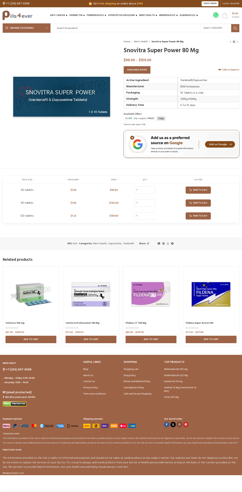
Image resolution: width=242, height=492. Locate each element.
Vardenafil (128, 244)
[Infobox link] (215, 15)
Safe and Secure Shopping (137, 394)
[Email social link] (159, 243)
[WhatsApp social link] (168, 243)
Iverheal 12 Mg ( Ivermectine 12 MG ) (180, 389)
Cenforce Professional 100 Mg (82, 323)
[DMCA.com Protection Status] (15, 404)
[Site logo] (17, 15)
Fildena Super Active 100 (199, 323)
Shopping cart (131, 369)
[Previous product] (230, 42)
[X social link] (153, 243)
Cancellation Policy (134, 388)
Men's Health (140, 42)
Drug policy (130, 375)
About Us (88, 375)
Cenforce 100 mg (14, 323)
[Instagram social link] (179, 424)
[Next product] (237, 42)
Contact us (89, 381)
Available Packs (137, 70)
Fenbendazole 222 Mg (176, 375)
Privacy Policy (90, 388)
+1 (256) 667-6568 (16, 3)
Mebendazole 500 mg (176, 369)
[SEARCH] (235, 28)
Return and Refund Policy (137, 381)
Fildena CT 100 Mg (136, 323)
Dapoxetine (115, 244)
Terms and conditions (94, 394)
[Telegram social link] (172, 243)
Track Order (210, 3)
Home (127, 42)
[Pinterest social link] (163, 243)
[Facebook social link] (148, 243)
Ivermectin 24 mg (173, 381)
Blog (85, 369)
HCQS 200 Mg (171, 397)
